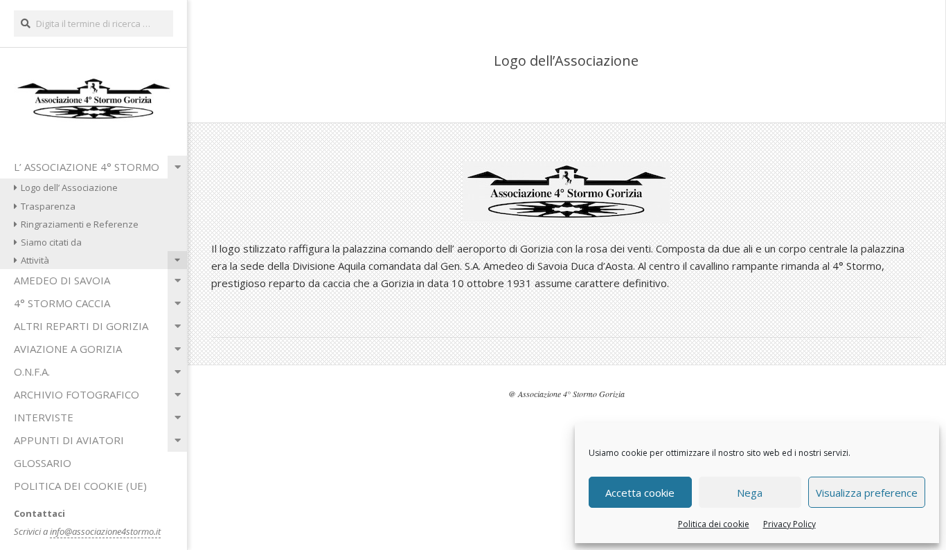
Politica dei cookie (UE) (80, 486)
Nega (749, 492)
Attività (35, 260)
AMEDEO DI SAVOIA (62, 280)
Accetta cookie (640, 492)
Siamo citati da (51, 242)
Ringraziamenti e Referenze (80, 224)
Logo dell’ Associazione (69, 187)
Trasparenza (48, 206)
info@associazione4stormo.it (105, 531)
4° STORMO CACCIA (62, 303)
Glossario (42, 463)
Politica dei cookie (713, 524)
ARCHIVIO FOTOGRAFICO (76, 394)
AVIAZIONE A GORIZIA (68, 349)
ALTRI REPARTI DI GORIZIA (81, 326)
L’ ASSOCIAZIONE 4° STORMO (86, 167)
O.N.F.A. (32, 371)
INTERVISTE (43, 417)
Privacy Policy (789, 524)
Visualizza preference (867, 492)
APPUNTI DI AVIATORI (69, 440)
